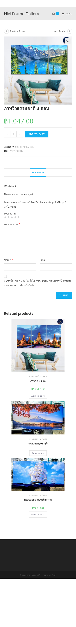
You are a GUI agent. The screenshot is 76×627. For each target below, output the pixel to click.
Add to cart (37, 134)
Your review (12, 224)
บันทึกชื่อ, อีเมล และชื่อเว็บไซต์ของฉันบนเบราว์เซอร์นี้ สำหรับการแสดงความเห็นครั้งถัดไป (37, 283)
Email (44, 260)
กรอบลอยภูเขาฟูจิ (38, 443)
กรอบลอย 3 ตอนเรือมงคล (38, 499)
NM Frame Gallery (21, 13)
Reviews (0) (38, 172)
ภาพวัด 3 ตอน (38, 381)
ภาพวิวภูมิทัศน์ (16, 150)
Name (8, 260)
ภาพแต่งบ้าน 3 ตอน (24, 146)
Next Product (60, 31)
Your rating (11, 213)
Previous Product (18, 31)
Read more (38, 452)
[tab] (38, 173)
